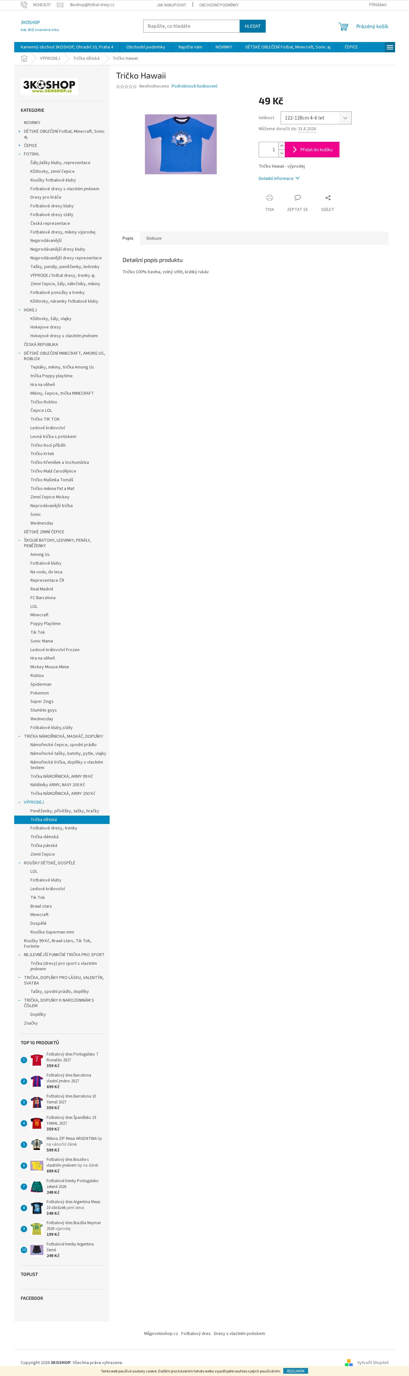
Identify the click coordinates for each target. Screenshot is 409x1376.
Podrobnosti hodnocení (194, 86)
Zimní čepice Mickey (50, 497)
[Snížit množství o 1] (281, 153)
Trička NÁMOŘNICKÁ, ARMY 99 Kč (61, 776)
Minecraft (39, 615)
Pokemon (39, 693)
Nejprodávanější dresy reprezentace (66, 258)
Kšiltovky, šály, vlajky (50, 319)
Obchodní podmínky (219, 5)
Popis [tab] (128, 238)
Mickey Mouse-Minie (49, 667)
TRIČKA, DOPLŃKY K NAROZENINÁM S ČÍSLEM (59, 1003)
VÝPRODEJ (34, 802)
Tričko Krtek (42, 454)
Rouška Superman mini (52, 932)
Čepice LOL (41, 410)
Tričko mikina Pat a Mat (52, 488)
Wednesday (41, 523)
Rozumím (296, 1371)
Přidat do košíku (316, 149)
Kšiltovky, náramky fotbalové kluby (64, 301)
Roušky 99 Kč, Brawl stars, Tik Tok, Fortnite (57, 944)
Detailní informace (276, 178)
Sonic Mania (41, 641)
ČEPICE (30, 145)
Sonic (35, 514)
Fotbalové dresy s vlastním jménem (64, 189)
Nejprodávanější (46, 240)
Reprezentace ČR (47, 580)
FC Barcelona (43, 598)
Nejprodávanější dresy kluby (57, 249)
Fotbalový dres (196, 1333)
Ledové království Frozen (55, 650)
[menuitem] (67, 47)
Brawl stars (41, 906)
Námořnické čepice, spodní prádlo (63, 745)
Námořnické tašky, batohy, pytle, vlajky (68, 753)
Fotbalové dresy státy (51, 215)
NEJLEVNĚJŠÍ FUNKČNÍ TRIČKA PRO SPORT (64, 955)
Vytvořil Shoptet (373, 1363)
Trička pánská (43, 845)
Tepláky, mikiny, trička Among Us (62, 367)
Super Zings (42, 701)
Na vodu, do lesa (46, 572)
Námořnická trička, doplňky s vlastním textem (66, 765)
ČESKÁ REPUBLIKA (41, 344)
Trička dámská (44, 837)
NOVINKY (32, 123)
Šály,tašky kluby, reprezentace (60, 163)
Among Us (40, 554)
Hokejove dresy (45, 327)
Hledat (253, 26)
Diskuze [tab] (154, 238)
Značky (31, 1023)
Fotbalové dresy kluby (52, 206)
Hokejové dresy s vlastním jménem (64, 336)
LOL (34, 606)
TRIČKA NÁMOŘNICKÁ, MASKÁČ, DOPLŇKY (63, 736)
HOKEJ (30, 310)
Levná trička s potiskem (53, 436)
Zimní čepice (42, 854)
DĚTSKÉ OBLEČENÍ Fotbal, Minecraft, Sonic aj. (64, 134)
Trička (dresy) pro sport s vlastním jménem (63, 966)
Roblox (37, 675)
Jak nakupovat (171, 5)
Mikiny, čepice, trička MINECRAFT (62, 393)
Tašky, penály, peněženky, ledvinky (65, 267)
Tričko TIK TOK (45, 419)
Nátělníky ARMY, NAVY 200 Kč (57, 785)
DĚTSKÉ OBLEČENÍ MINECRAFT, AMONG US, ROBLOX (64, 356)
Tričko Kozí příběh (48, 445)
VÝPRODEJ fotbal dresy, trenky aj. (62, 275)
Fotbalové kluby (45, 563)
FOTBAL (31, 154)
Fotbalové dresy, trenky (53, 828)
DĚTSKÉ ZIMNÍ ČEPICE (44, 532)
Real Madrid (41, 589)
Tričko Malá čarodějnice (53, 471)
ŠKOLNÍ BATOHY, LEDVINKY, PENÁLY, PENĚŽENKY (57, 543)
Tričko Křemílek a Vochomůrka (59, 462)
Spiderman (40, 684)
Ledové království (47, 428)
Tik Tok (37, 632)
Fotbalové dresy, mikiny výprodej (62, 232)
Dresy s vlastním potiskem (239, 1333)
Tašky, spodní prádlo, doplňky (59, 991)
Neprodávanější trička (51, 506)
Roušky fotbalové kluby (53, 180)
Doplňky (38, 1014)
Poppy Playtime (45, 623)
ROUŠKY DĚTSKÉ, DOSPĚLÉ (49, 863)
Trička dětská (43, 820)
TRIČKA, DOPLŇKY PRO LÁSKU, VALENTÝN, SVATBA (64, 980)
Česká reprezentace (50, 223)
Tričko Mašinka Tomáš (51, 480)
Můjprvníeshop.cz (161, 1333)
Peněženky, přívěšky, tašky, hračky (64, 811)
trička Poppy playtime (51, 376)
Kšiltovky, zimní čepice (52, 171)
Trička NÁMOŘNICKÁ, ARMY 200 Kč (62, 793)
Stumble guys (43, 710)
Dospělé (38, 923)
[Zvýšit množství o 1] (281, 146)
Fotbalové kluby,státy (51, 727)
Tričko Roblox (43, 402)
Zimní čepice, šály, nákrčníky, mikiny (65, 284)
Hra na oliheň (42, 384)
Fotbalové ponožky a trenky (57, 292)
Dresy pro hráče (45, 197)
